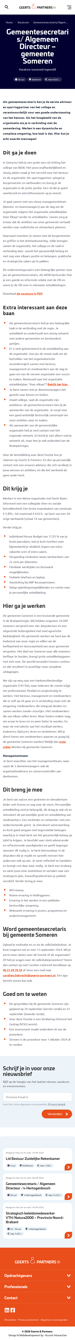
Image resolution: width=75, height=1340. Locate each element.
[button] (6, 7)
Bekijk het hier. (58, 384)
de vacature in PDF (30, 293)
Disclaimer (10, 1319)
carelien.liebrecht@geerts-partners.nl (29, 975)
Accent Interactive (56, 1335)
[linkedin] (6, 1310)
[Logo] (37, 7)
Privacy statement (28, 1319)
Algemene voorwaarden (54, 1319)
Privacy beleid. (57, 1104)
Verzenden (55, 1113)
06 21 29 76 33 (12, 970)
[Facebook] (12, 1310)
